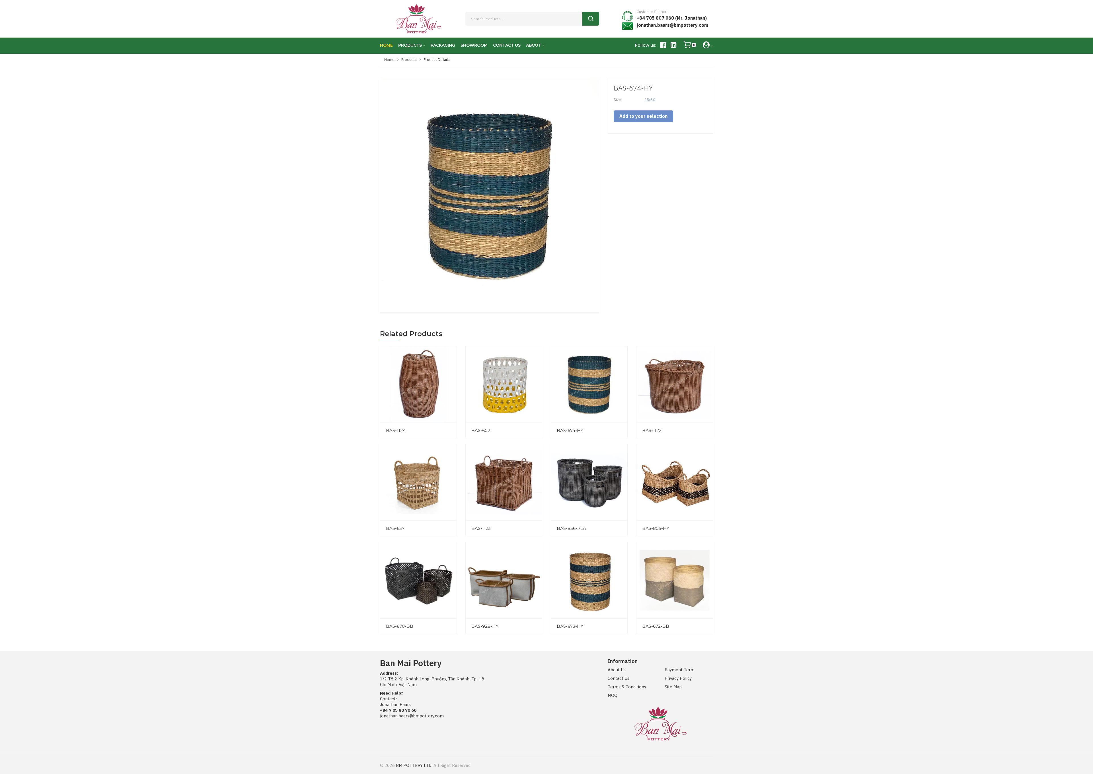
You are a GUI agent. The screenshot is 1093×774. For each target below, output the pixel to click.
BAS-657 (395, 528)
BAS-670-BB (399, 626)
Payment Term (680, 669)
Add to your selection (643, 116)
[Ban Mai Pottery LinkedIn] (674, 46)
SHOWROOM (474, 45)
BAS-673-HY (570, 626)
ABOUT (533, 45)
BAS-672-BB (655, 626)
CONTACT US (507, 45)
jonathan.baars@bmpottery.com (672, 25)
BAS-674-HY (570, 430)
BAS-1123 (481, 528)
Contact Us (618, 678)
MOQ (612, 695)
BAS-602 (480, 430)
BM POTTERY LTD (414, 765)
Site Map (673, 686)
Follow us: (645, 45)
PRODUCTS (410, 45)
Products (409, 59)
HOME (386, 45)
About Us (617, 669)
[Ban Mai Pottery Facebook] (663, 46)
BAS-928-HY (484, 626)
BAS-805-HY (655, 528)
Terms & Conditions (627, 686)
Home (389, 59)
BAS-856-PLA (571, 528)
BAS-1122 (651, 430)
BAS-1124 (396, 430)
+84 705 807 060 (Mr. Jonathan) (672, 18)
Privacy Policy (678, 678)
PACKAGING (443, 45)
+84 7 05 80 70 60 (398, 710)
